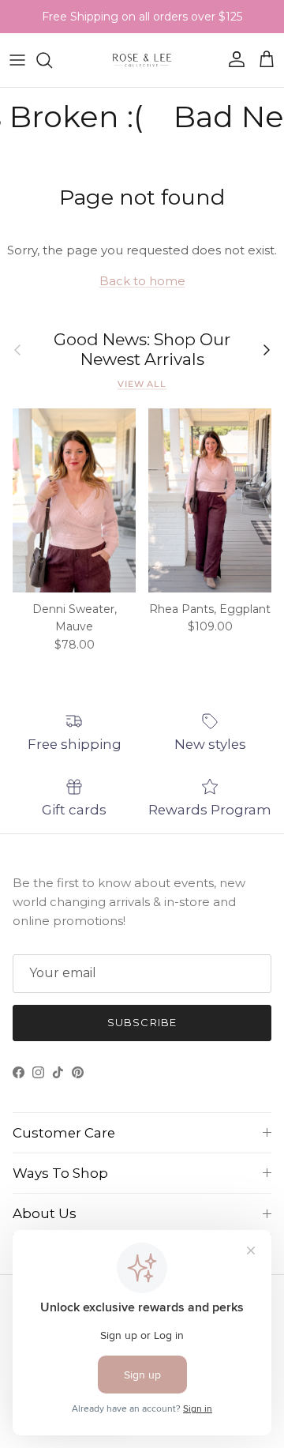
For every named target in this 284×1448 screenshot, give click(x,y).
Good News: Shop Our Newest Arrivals (142, 349)
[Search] (52, 60)
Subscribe (141, 1022)
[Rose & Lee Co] (142, 60)
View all (142, 383)
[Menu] (17, 60)
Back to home (142, 280)
